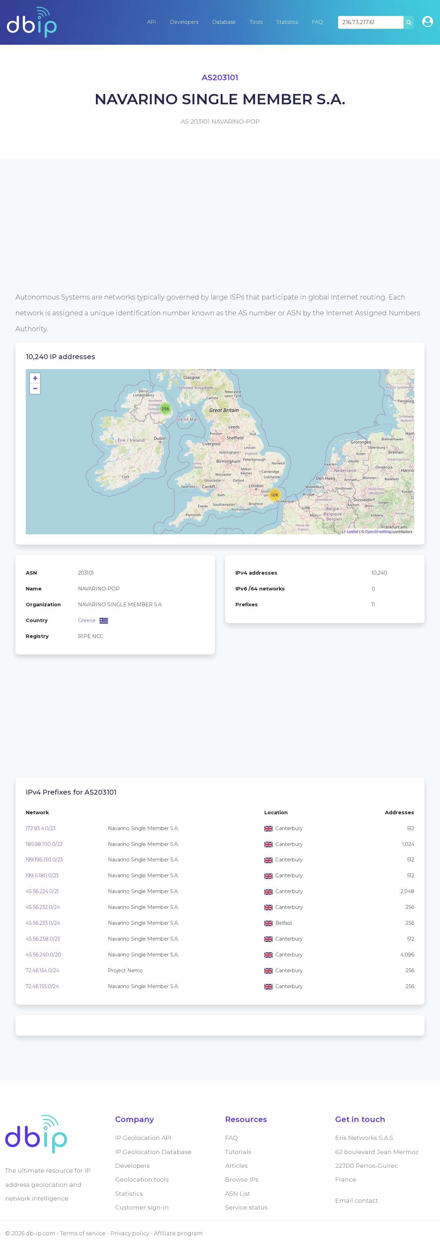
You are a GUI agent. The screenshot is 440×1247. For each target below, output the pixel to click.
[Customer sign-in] (427, 21)
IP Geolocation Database (153, 1151)
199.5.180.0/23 (42, 875)
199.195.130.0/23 (44, 860)
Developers (184, 22)
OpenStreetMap (378, 531)
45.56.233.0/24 (43, 923)
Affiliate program (178, 1233)
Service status (246, 1207)
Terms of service (83, 1233)
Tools (256, 22)
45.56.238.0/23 (43, 939)
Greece (87, 620)
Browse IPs (241, 1179)
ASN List (237, 1193)
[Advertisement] (220, 241)
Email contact (356, 1200)
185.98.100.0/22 (44, 844)
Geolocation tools (142, 1179)
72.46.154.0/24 (42, 970)
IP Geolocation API (143, 1137)
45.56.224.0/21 (42, 891)
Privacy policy (129, 1233)
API (151, 22)
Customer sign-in (142, 1207)
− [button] (35, 388)
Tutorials (238, 1151)
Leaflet (352, 531)
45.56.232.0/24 (43, 907)
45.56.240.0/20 (43, 955)
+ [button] (35, 378)
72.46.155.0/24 (42, 986)
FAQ (317, 22)
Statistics (287, 22)
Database (224, 22)
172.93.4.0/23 (41, 828)
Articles (236, 1165)
